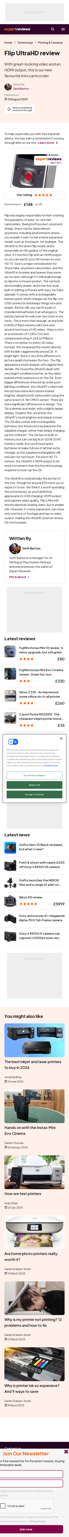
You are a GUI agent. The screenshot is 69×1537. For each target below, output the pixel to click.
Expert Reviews (16, 29)
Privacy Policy (38, 1521)
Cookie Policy (50, 765)
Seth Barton (21, 88)
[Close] (61, 738)
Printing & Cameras (50, 42)
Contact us (12, 1448)
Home (8, 42)
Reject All (34, 785)
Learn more (46, 143)
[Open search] (52, 29)
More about (17, 577)
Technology (25, 42)
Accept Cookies (34, 794)
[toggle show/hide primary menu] (63, 29)
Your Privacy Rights (35, 775)
